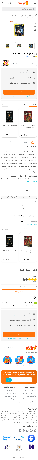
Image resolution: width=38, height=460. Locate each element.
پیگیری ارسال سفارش (29, 393)
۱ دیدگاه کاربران (27, 56)
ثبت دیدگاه (19, 292)
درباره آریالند (12, 399)
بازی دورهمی (22, 15)
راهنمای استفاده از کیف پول (27, 399)
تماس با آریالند (11, 390)
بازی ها (29, 15)
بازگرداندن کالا (31, 396)
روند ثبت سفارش (30, 390)
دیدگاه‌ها (10, 142)
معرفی (32, 142)
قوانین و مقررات (10, 396)
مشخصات (17, 142)
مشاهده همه (6, 105)
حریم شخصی (11, 393)
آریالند (35, 15)
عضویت (9, 380)
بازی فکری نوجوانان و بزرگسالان (28, 17)
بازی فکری (14, 15)
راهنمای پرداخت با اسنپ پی (27, 402)
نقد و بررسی (26, 142)
